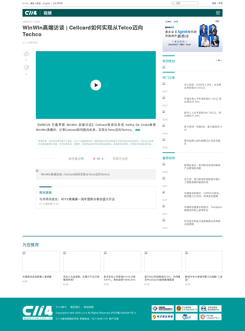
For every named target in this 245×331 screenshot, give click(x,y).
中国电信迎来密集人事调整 (37, 276)
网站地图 (89, 307)
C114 (25, 3)
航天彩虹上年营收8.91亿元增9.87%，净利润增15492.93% (120, 278)
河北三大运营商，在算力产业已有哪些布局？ (81, 278)
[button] (216, 60)
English (46, 3)
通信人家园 (35, 3)
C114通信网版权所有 (67, 318)
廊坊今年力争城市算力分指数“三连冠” (203, 278)
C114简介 (61, 307)
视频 (48, 13)
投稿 (214, 3)
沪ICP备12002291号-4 (123, 312)
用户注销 (113, 318)
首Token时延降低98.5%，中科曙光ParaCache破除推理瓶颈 (162, 278)
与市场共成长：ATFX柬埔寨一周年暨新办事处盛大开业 (77, 199)
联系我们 (75, 307)
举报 (220, 3)
